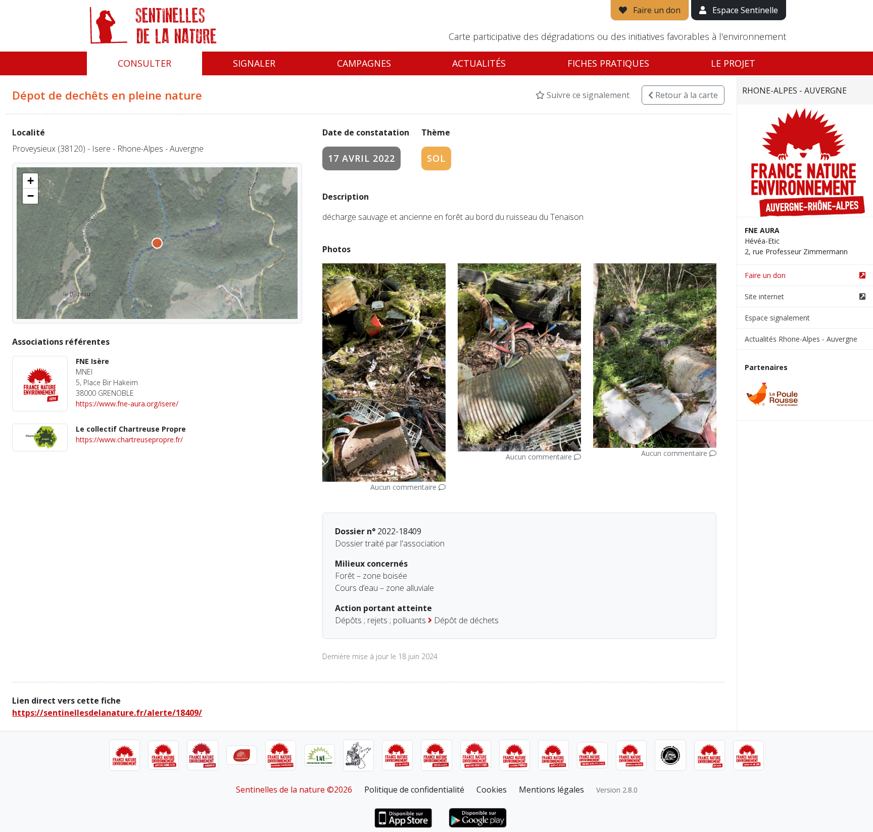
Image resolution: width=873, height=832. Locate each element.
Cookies (491, 789)
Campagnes (364, 63)
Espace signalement (777, 317)
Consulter (144, 63)
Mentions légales (551, 789)
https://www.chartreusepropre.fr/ (129, 439)
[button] (30, 181)
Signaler (254, 63)
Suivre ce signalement (587, 95)
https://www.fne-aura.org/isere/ (127, 403)
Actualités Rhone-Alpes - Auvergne (801, 339)
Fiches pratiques (608, 63)
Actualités (479, 63)
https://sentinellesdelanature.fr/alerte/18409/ (107, 712)
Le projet (733, 63)
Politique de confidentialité (414, 789)
